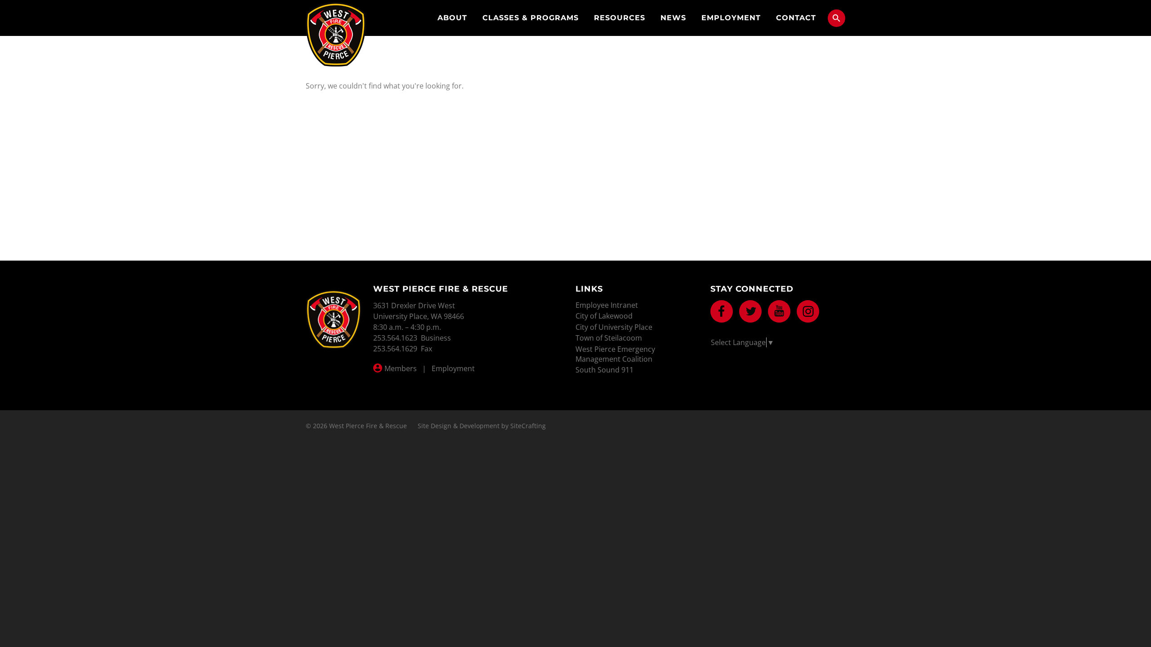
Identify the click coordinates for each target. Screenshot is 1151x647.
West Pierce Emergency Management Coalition (615, 354)
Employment (731, 17)
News (673, 17)
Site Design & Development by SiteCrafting (482, 425)
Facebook (721, 311)
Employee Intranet (607, 305)
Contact (796, 17)
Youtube (779, 311)
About (452, 17)
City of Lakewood (604, 316)
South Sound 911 (604, 370)
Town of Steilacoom (609, 338)
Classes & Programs (530, 17)
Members (400, 368)
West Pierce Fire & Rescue (336, 34)
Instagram (808, 311)
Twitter (750, 311)
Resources (619, 17)
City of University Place (614, 327)
